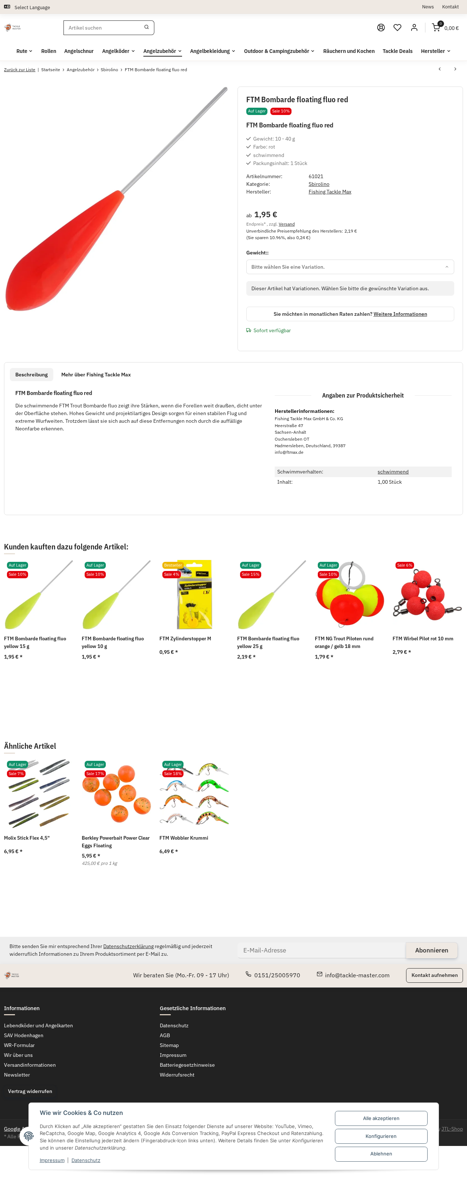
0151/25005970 (277, 975)
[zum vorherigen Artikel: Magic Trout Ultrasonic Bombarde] (439, 69)
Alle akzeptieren (381, 1118)
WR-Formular (19, 1045)
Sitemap (169, 1045)
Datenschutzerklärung (128, 946)
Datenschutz (86, 1160)
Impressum (52, 1160)
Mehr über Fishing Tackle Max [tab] (96, 374)
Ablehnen (381, 1154)
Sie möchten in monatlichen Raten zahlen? (350, 314)
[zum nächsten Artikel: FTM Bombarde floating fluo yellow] (455, 69)
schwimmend (393, 471)
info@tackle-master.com (357, 975)
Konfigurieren (381, 1136)
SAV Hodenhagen (23, 1035)
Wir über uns (18, 1055)
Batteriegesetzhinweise (187, 1065)
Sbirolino (319, 184)
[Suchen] (146, 27)
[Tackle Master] (12, 28)
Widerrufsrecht (177, 1074)
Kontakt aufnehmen (435, 975)
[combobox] (350, 267)
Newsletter (17, 1074)
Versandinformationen (30, 1065)
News (428, 6)
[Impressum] (381, 28)
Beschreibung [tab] (31, 374)
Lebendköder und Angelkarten (38, 1025)
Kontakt (450, 6)
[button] (397, 28)
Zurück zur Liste (19, 69)
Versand (287, 224)
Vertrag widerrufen (30, 1091)
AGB (165, 1035)
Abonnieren (431, 950)
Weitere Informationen (400, 314)
